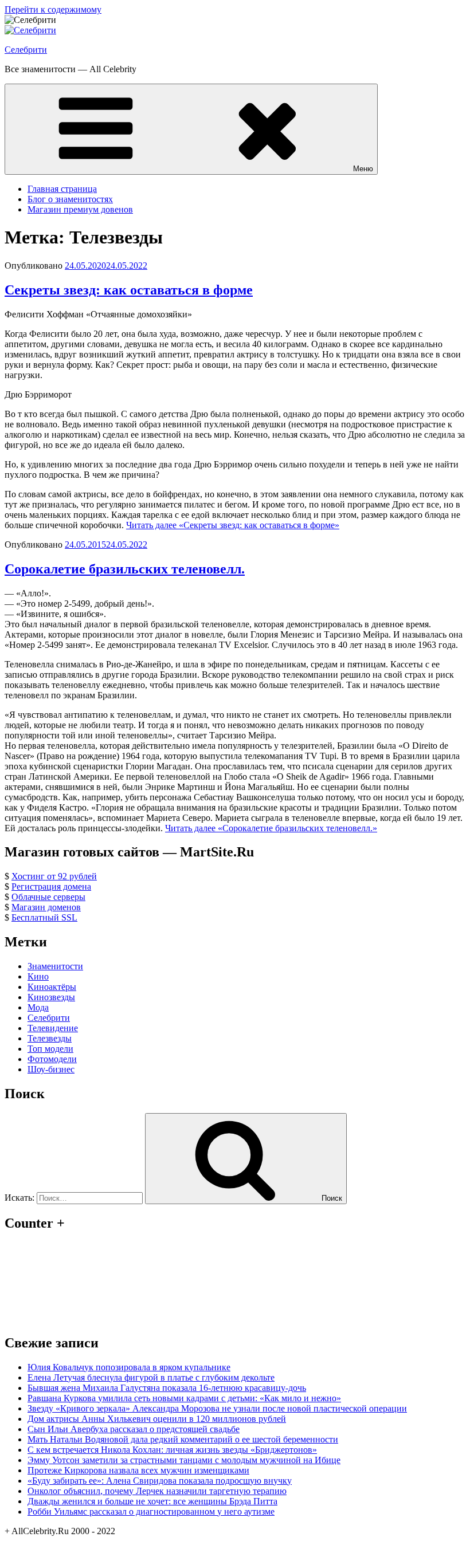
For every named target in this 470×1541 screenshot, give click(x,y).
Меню (363, 168)
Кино (38, 976)
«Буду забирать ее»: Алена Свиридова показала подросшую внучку (160, 1480)
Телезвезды (50, 1038)
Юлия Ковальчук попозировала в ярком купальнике (129, 1367)
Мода (38, 1007)
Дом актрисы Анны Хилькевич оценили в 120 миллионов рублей (157, 1419)
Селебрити (26, 49)
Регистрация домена (51, 886)
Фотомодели (52, 1059)
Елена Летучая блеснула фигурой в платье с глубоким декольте (151, 1377)
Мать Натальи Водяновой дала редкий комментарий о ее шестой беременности (183, 1439)
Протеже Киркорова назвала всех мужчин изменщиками (138, 1470)
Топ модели (50, 1048)
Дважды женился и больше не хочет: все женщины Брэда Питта (152, 1501)
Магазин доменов (46, 907)
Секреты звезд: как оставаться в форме (129, 289)
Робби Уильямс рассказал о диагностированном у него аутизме (151, 1511)
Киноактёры (52, 987)
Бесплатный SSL (44, 917)
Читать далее (232, 525)
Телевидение (53, 1028)
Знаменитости (55, 966)
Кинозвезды (51, 997)
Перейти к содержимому (53, 9)
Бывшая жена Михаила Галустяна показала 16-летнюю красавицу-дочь (167, 1388)
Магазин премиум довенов (80, 209)
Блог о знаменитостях (70, 199)
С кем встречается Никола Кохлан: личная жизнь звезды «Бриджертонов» (172, 1449)
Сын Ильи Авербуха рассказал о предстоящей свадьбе (134, 1429)
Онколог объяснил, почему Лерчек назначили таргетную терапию (157, 1491)
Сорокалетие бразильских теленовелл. (125, 568)
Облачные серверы (48, 897)
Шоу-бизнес (51, 1069)
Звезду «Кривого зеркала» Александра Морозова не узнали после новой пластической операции (217, 1408)
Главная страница (62, 189)
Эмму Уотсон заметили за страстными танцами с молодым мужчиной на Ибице (184, 1460)
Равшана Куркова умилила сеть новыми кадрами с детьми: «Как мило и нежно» (184, 1398)
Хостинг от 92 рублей (54, 876)
